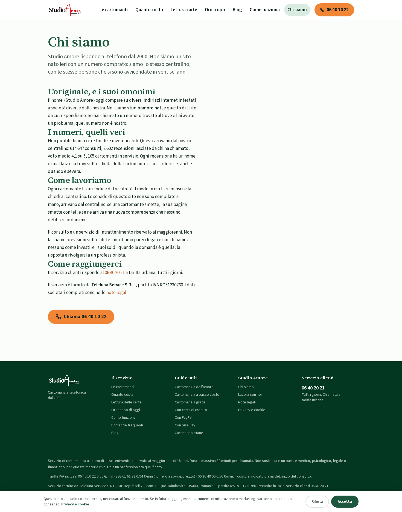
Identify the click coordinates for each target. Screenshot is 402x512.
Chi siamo (297, 10)
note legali (117, 292)
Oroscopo (215, 10)
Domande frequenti (127, 425)
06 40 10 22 (338, 10)
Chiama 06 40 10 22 (85, 316)
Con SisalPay (185, 425)
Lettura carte (184, 10)
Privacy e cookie (251, 410)
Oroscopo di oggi (125, 410)
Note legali (247, 402)
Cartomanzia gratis (190, 402)
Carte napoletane (189, 433)
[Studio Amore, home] (65, 9)
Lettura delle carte (126, 402)
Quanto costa (149, 10)
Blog (237, 10)
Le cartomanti (114, 10)
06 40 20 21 (115, 272)
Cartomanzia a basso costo (197, 394)
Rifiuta (317, 501)
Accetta (345, 501)
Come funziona (265, 10)
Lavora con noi (250, 394)
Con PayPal (183, 417)
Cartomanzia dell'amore (194, 387)
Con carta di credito (191, 410)
